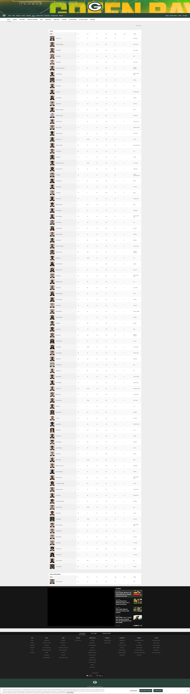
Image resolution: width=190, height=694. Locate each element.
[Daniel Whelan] (52, 537)
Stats (32, 650)
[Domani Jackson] (52, 234)
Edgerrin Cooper (59, 133)
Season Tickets (156, 642)
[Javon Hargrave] (52, 216)
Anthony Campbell (59, 109)
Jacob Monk (58, 329)
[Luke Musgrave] (52, 353)
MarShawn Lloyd (59, 281)
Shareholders (122, 655)
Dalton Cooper (59, 127)
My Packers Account (156, 640)
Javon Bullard (58, 97)
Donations (122, 647)
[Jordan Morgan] (52, 341)
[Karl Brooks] (52, 91)
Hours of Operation (92, 645)
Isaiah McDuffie (59, 311)
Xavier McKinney (59, 317)
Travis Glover (58, 198)
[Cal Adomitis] (52, 38)
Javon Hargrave (59, 216)
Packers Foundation (122, 652)
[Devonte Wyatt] (52, 566)
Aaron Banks (58, 50)
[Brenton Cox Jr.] (52, 139)
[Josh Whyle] (52, 542)
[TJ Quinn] (52, 418)
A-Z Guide (92, 640)
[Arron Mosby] (52, 347)
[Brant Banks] (52, 56)
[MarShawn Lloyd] (52, 281)
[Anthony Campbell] (52, 109)
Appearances (122, 640)
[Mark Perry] (52, 406)
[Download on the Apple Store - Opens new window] (89, 675)
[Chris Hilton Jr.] (52, 222)
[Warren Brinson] (52, 80)
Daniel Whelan (58, 536)
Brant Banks (58, 56)
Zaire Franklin (58, 186)
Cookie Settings (133, 690)
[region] (95, 690)
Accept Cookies (158, 690)
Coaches (32, 642)
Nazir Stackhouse (59, 471)
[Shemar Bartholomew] (52, 68)
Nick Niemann (58, 364)
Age (115, 33)
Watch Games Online (63, 657)
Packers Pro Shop (92, 659)
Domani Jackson (59, 234)
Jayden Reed (58, 424)
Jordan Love (58, 287)
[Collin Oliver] (52, 388)
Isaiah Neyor (58, 358)
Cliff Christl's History (46, 642)
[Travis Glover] (52, 198)
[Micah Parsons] (52, 400)
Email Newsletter (46, 657)
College (134, 33)
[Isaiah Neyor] (52, 358)
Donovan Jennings (59, 246)
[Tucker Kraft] (52, 275)
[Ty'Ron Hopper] (52, 228)
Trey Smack (58, 453)
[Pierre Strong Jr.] (52, 477)
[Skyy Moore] (52, 335)
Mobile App (46, 655)
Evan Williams (58, 548)
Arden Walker (58, 519)
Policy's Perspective (47, 647)
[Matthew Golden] (52, 204)
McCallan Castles (59, 115)
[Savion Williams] (52, 560)
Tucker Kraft (58, 275)
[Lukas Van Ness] (52, 507)
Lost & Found (92, 667)
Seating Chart (139, 647)
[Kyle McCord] (52, 305)
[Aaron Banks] (52, 50)
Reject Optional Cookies (145, 690)
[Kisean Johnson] (52, 252)
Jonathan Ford (59, 180)
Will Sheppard (58, 441)
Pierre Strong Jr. (59, 477)
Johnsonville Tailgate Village (139, 652)
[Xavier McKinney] (52, 317)
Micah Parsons (59, 400)
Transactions (32, 645)
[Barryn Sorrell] (52, 459)
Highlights (63, 640)
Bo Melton (58, 323)
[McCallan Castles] (52, 115)
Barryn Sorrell (58, 459)
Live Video (63, 645)
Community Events (122, 645)
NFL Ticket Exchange (156, 652)
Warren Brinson (59, 79)
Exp (124, 33)
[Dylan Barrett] (52, 62)
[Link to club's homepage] (4, 15)
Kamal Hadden (59, 210)
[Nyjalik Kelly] (52, 258)
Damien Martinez (59, 293)
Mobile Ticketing (156, 647)
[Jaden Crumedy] (52, 145)
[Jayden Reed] (52, 424)
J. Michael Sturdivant (60, 483)
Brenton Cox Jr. (59, 139)
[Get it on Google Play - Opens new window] (99, 676)
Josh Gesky (58, 192)
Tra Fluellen (58, 174)
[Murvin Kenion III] (52, 264)
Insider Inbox (46, 640)
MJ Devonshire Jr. (59, 168)
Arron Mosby (58, 346)
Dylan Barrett (58, 62)
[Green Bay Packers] (95, 682)
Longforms (46, 645)
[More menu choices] (64, 15)
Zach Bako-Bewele (59, 44)
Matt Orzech (58, 394)
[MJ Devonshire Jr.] (52, 169)
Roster (32, 640)
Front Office (32, 652)
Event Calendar (107, 642)
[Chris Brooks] (52, 86)
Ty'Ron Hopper (59, 228)
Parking (92, 647)
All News (46, 652)
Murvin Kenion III (59, 263)
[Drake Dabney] (52, 151)
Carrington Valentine (60, 501)
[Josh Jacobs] (52, 240)
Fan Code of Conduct (139, 650)
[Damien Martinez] (52, 293)
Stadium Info (92, 642)
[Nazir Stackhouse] (52, 471)
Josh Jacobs (58, 240)
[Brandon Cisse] (52, 121)
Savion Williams (59, 560)
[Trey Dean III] (52, 157)
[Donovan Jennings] (52, 246)
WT (106, 33)
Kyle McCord (58, 305)
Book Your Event (92, 655)
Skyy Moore (58, 335)
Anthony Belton (59, 73)
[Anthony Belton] (52, 74)
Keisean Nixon (58, 376)
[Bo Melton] (52, 323)
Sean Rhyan (58, 430)
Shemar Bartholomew (60, 68)
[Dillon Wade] (52, 513)
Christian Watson (59, 524)
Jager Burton (58, 103)
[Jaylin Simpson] (52, 447)
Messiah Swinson (59, 489)
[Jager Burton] (52, 103)
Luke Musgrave (59, 352)
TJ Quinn (57, 418)
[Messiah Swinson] (52, 489)
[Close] (187, 690)
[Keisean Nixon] (52, 376)
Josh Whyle (58, 542)
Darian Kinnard (59, 269)
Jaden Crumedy (59, 145)
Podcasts (63, 652)
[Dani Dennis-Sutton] (52, 163)
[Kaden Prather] (52, 412)
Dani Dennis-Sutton (60, 163)
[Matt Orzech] (52, 394)
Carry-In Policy (139, 645)
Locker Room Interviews (63, 647)
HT (96, 33)
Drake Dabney (58, 151)
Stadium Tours (92, 650)
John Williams (58, 554)
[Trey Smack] (52, 453)
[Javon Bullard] (52, 97)
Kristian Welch (58, 530)
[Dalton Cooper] (52, 127)
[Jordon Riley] (52, 436)
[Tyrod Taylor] (52, 495)
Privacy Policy (70, 692)
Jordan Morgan (59, 341)
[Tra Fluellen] (52, 175)
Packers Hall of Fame (92, 652)
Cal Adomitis (58, 38)
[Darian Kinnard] (52, 269)
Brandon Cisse (59, 121)
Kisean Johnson (59, 252)
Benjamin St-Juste (59, 465)
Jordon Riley (58, 435)
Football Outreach (122, 650)
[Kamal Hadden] (52, 210)
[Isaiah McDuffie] (52, 311)
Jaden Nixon (58, 370)
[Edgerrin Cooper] (52, 133)
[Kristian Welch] (52, 531)
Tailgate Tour (122, 642)
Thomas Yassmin (59, 581)
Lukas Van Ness (59, 507)
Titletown (92, 664)
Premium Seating (156, 645)
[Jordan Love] (52, 287)
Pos (87, 33)
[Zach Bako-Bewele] (52, 44)
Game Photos (78, 640)
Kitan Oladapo (58, 382)
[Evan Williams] (52, 548)
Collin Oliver (58, 388)
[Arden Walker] (52, 519)
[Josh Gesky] (52, 192)
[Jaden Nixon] (52, 370)
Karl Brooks (58, 91)
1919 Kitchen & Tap (92, 662)
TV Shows (63, 655)
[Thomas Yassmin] (52, 581)
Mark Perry (58, 406)
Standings (32, 647)
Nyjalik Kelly (58, 257)
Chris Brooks (58, 85)
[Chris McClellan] (52, 299)
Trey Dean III (58, 157)
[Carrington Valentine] (52, 501)
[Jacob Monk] (52, 329)
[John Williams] (52, 554)
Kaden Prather (58, 412)
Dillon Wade (58, 513)
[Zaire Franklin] (52, 186)
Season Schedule (107, 640)
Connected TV (63, 642)
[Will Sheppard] (52, 442)
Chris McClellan (59, 299)
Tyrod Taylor (58, 495)
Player (51, 33)
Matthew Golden (59, 204)
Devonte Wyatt (59, 566)
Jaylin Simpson (59, 447)
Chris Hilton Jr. (59, 222)
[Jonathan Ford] (52, 181)
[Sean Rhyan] (52, 430)
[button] (128, 593)
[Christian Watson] (52, 525)
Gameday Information (139, 640)
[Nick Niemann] (52, 364)
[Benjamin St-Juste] (52, 465)
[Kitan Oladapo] (52, 382)
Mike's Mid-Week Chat (46, 650)
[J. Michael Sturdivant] (52, 483)
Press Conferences (63, 650)
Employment (92, 657)
